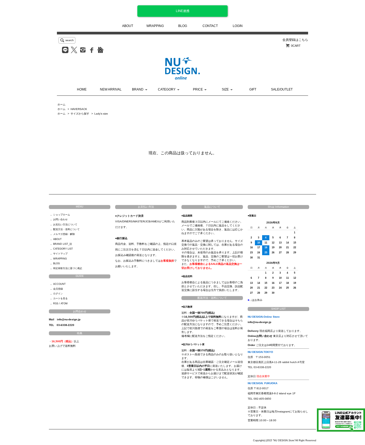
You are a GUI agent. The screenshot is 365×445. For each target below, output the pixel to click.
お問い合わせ (60, 219)
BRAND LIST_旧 (62, 244)
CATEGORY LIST (63, 248)
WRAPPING (155, 26)
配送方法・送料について (66, 229)
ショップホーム (61, 214)
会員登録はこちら (295, 40)
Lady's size (101, 113)
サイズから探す (80, 113)
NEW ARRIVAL (111, 89)
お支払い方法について (65, 224)
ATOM (64, 303)
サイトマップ (60, 253)
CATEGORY (167, 89)
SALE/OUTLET (282, 89)
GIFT (252, 89)
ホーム (61, 104)
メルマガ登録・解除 (64, 234)
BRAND (137, 89)
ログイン (58, 293)
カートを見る (60, 298)
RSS (55, 303)
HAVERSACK (79, 109)
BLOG (182, 26)
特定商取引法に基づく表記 (67, 268)
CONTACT (210, 26)
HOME (82, 89)
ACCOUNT (59, 284)
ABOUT (127, 26)
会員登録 (58, 289)
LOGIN (238, 26)
